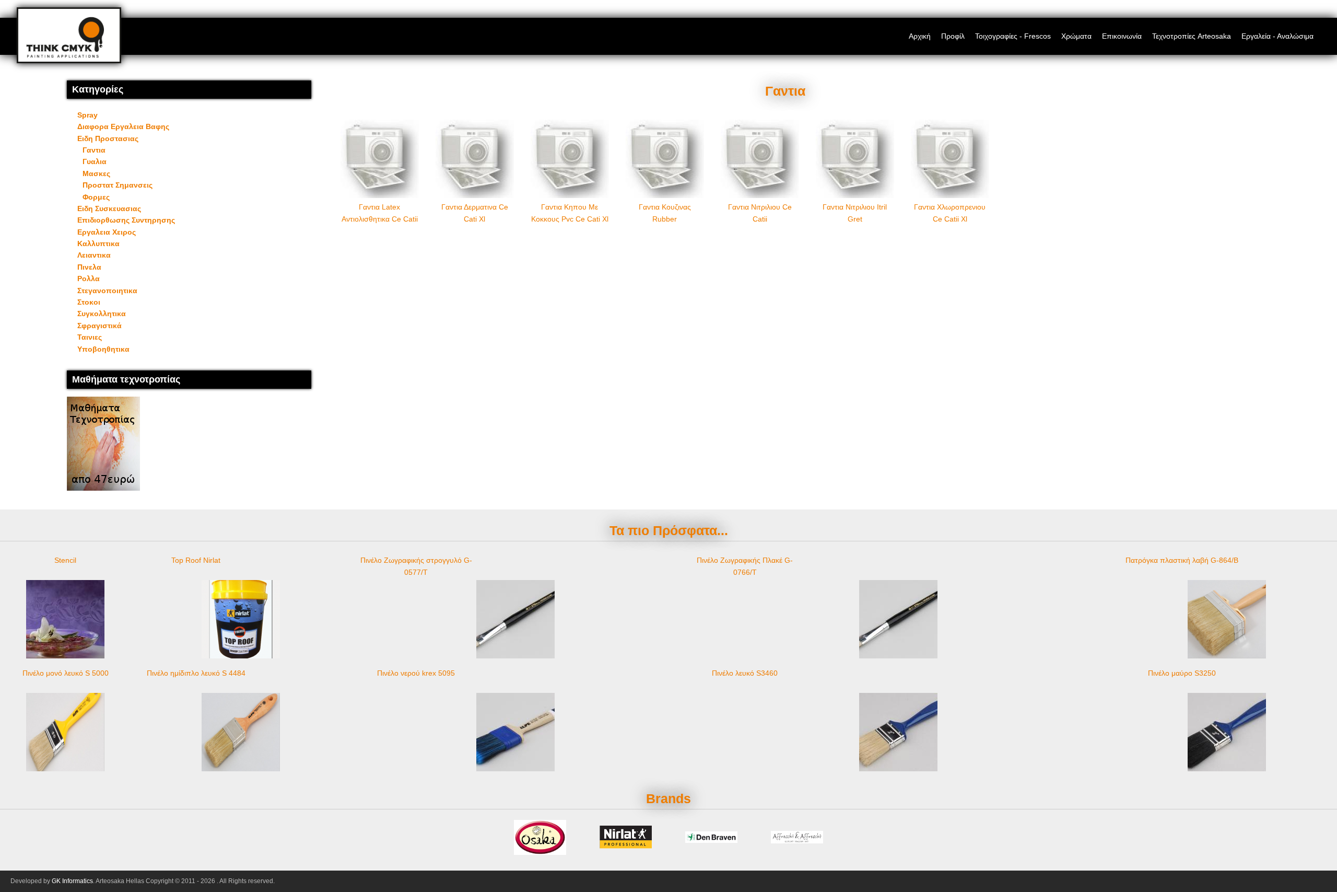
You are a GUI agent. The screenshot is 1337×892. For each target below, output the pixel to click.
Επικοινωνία (1122, 36)
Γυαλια (95, 161)
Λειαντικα (94, 255)
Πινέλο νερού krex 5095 (416, 673)
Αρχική (920, 36)
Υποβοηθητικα (103, 349)
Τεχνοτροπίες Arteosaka (1191, 36)
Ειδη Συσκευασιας (109, 208)
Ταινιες (89, 337)
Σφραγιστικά (99, 325)
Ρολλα (88, 278)
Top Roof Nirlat (195, 560)
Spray (87, 115)
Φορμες (96, 197)
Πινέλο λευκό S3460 (745, 673)
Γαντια (94, 150)
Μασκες (96, 173)
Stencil (65, 560)
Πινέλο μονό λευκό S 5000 (65, 673)
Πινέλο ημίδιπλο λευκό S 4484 (196, 673)
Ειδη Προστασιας (107, 138)
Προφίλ (953, 36)
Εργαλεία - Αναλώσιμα (1277, 36)
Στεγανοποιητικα (107, 290)
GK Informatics (72, 881)
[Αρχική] (65, 55)
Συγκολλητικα (101, 313)
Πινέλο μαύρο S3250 (1182, 673)
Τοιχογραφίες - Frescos (1013, 36)
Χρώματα (1076, 36)
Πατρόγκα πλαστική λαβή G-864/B (1181, 560)
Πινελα (89, 267)
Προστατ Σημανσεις (118, 185)
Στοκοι (88, 302)
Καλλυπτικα (98, 243)
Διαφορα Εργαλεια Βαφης (123, 126)
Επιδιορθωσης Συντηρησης (126, 220)
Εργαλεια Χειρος (106, 232)
